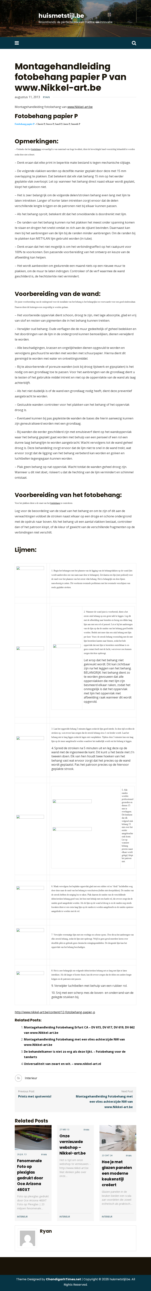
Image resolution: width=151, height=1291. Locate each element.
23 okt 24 (107, 1155)
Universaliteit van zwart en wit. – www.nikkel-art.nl (62, 1064)
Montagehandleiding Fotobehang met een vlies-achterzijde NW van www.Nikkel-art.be (104, 1101)
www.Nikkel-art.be (80, 107)
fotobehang (36, 149)
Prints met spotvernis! (34, 1096)
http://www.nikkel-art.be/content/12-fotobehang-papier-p (55, 1012)
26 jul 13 (22, 1154)
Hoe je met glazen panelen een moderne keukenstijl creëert (117, 1173)
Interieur (31, 1078)
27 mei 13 (64, 1129)
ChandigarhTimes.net (63, 1279)
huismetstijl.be (61, 15)
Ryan (46, 97)
